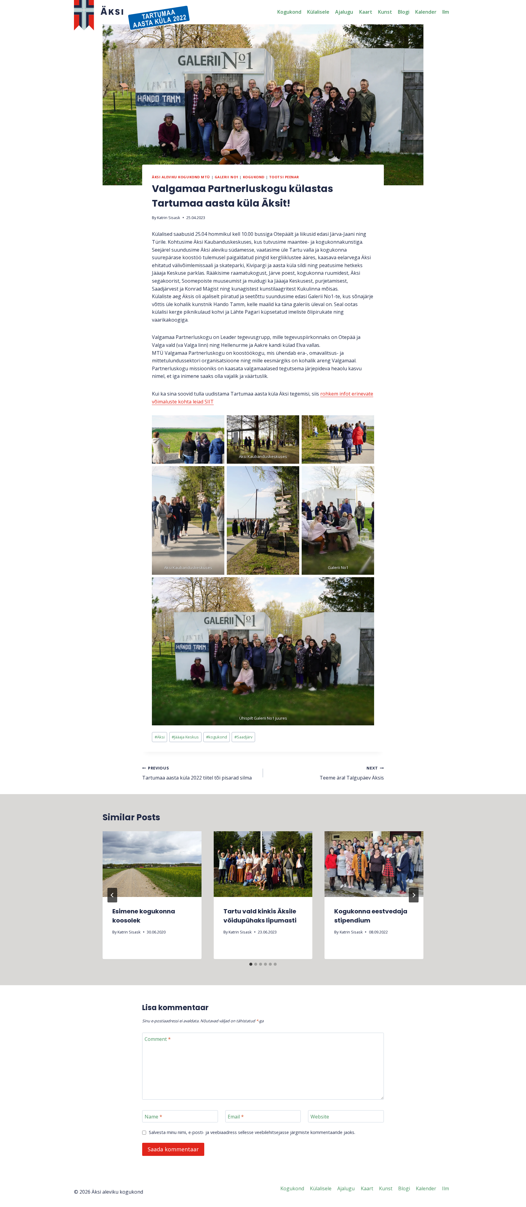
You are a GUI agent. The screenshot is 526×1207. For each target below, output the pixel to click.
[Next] (414, 895)
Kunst (385, 12)
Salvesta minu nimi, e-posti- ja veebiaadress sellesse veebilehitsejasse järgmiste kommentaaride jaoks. (252, 1132)
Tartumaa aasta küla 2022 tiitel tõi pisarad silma (197, 773)
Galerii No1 (226, 177)
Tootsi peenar (284, 177)
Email (236, 1116)
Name (153, 1116)
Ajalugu (344, 12)
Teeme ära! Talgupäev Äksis (352, 773)
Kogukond (289, 12)
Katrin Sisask (168, 217)
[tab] (250, 964)
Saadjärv (243, 737)
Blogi (403, 12)
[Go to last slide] (112, 895)
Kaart (365, 12)
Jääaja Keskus (185, 737)
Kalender (426, 12)
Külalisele (318, 12)
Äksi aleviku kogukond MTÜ (181, 177)
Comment (158, 1039)
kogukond (216, 737)
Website (319, 1116)
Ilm (445, 12)
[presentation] (152, 864)
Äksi (160, 737)
